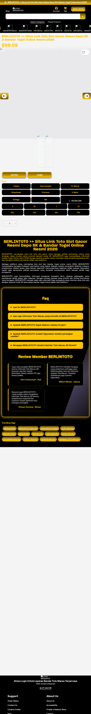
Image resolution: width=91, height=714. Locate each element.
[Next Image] (86, 96)
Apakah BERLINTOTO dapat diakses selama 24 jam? (39, 325)
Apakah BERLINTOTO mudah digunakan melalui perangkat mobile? (42, 335)
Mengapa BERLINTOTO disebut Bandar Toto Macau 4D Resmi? (45, 345)
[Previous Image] (4, 96)
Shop (7, 11)
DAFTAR (14, 175)
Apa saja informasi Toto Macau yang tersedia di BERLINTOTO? (45, 316)
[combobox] (43, 16)
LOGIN (39, 175)
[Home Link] (19, 9)
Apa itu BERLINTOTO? (24, 307)
